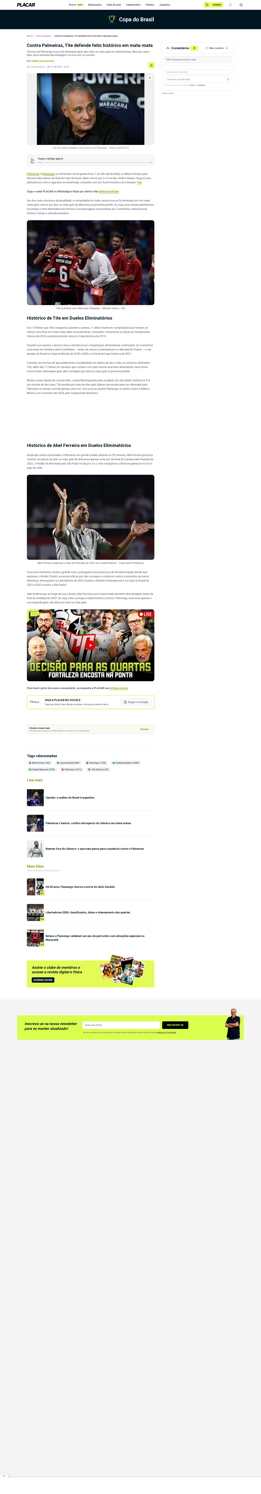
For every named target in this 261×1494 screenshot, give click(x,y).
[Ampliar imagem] (90, 109)
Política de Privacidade (166, 1032)
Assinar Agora (43, 980)
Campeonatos (133, 4)
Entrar (192, 85)
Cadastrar (201, 85)
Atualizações (95, 4)
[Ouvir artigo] (32, 160)
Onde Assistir (114, 4)
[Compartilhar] (151, 65)
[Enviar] (228, 79)
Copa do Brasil (43, 36)
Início (30, 36)
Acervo (75, 4)
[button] (90, 645)
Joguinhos (164, 4)
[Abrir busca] (241, 5)
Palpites (149, 4)
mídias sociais (119, 688)
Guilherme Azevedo (42, 61)
